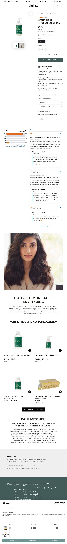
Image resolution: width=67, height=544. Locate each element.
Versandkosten (50, 31)
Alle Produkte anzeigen (33, 409)
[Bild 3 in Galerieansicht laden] (21, 45)
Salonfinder (18, 499)
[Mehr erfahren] (33, 1)
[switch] (5, 536)
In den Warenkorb (50, 54)
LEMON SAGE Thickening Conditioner (14, 397)
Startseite (41, 13)
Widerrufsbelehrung (30, 494)
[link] (49, 114)
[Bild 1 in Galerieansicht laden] (16, 45)
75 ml (48, 41)
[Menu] (5, 5)
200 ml (41, 41)
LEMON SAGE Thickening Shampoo (18, 355)
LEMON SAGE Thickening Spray (47, 355)
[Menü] (8, 526)
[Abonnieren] (35, 465)
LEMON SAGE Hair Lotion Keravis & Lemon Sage (48, 397)
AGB (24, 489)
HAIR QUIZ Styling (50, 13)
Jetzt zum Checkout (50, 59)
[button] (53, 5)
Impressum (27, 492)
